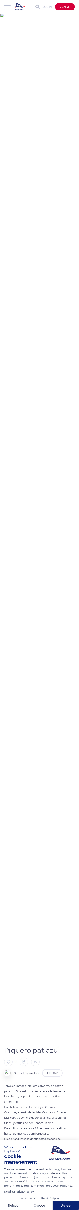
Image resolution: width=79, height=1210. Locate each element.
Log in (47, 6)
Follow (52, 1073)
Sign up (65, 6)
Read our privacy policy (19, 1191)
